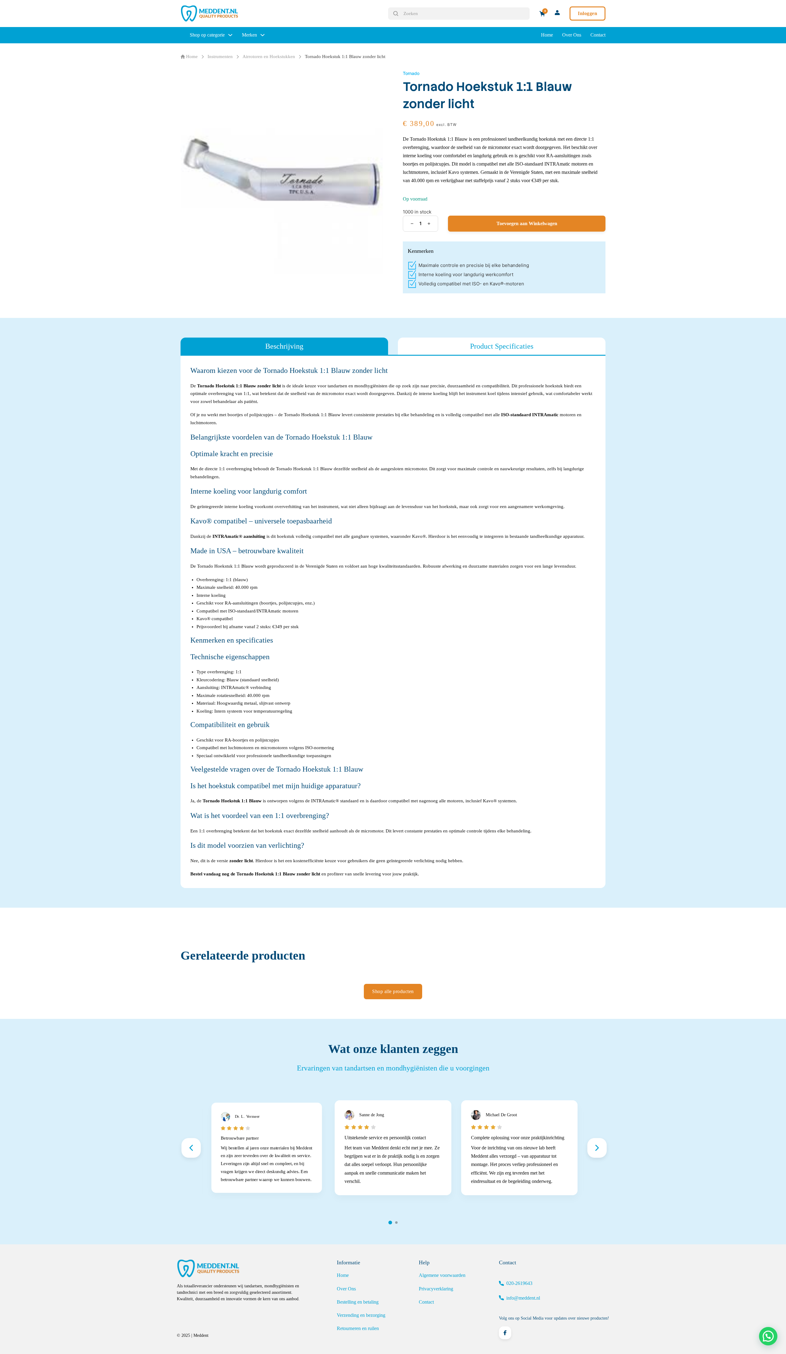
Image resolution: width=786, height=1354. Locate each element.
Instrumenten (220, 56)
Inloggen (587, 13)
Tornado (411, 73)
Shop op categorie (207, 34)
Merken (249, 34)
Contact (597, 34)
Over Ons (571, 34)
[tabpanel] (393, 622)
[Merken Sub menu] (262, 35)
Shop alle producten (393, 991)
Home (547, 34)
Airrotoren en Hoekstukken (269, 56)
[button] (768, 1336)
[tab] (284, 346)
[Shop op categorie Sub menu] (230, 35)
